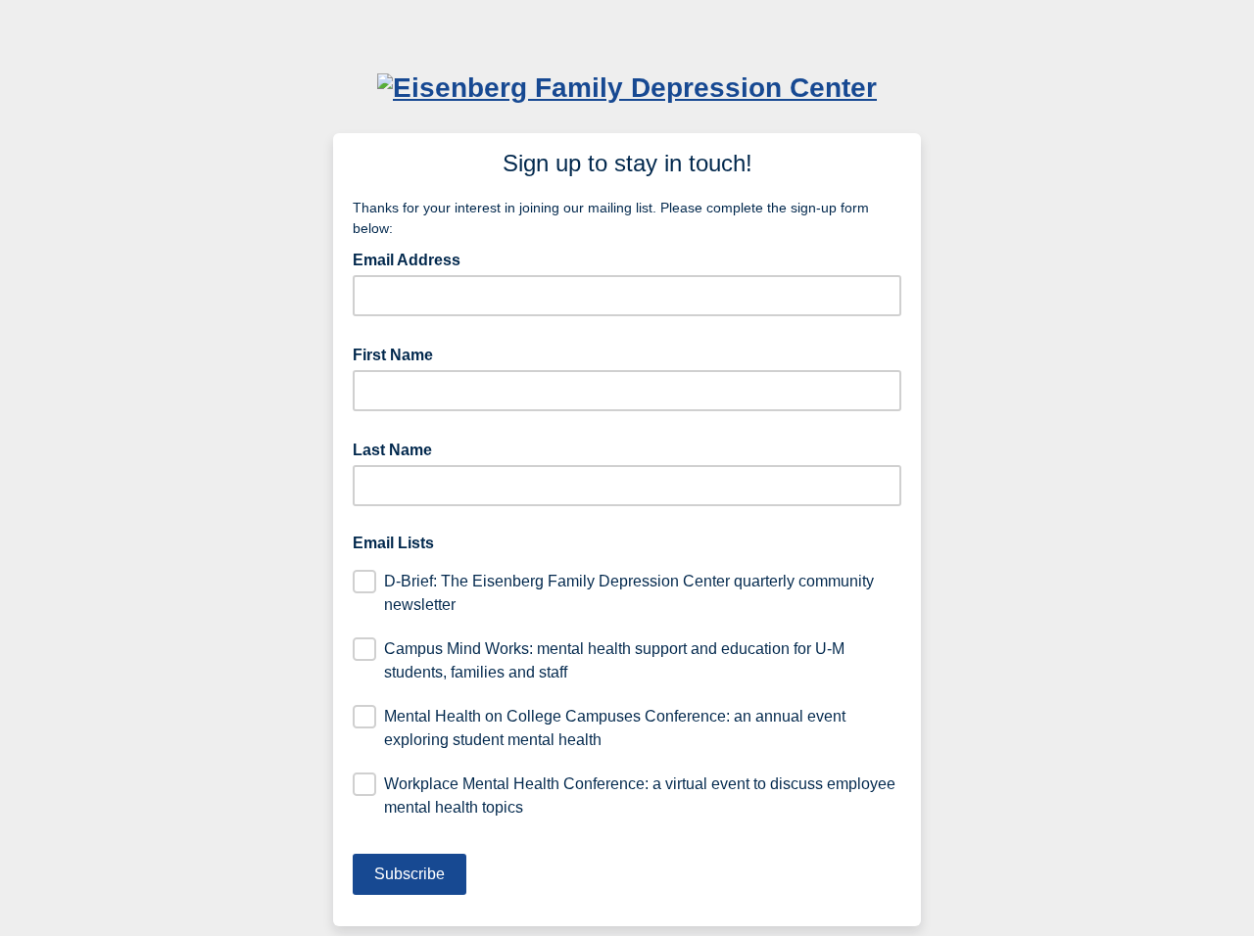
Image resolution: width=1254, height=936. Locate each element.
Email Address (412, 258)
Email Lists (393, 543)
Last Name (398, 448)
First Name (399, 353)
